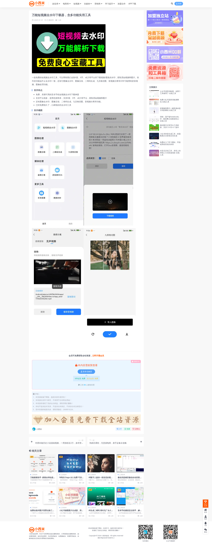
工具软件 (50, 20)
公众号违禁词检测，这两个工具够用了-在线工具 (170, 92)
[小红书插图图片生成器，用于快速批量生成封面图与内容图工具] (71, 496)
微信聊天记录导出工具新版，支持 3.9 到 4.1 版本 (169, 126)
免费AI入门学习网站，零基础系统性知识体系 (170, 143)
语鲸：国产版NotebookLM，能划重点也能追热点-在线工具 (169, 119)
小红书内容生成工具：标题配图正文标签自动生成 (170, 135)
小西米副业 (105, 536)
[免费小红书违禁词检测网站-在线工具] (154, 102)
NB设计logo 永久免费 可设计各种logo (71, 478)
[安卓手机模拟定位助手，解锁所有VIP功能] (130, 496)
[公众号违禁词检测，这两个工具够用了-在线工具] (154, 93)
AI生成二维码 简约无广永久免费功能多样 (101, 511)
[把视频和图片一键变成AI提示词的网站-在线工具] (154, 110)
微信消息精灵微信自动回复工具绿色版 (130, 478)
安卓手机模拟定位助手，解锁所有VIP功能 (130, 511)
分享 (120, 429)
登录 (179, 4)
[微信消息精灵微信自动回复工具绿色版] (130, 463)
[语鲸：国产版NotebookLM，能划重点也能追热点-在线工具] (154, 119)
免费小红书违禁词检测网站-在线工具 (169, 101)
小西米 (39, 429)
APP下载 (132, 3)
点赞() (137, 429)
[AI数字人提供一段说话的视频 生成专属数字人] (101, 463)
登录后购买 (87, 372)
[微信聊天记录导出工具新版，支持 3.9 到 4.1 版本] (154, 127)
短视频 (76, 3)
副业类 (55, 3)
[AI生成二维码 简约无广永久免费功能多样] (101, 496)
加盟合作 (122, 3)
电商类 (66, 3)
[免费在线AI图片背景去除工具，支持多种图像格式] (42, 496)
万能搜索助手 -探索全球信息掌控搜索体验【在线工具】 (41, 478)
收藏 (128, 429)
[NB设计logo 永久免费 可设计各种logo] (71, 463)
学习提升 (109, 3)
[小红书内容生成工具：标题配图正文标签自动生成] (154, 136)
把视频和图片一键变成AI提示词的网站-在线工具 (170, 109)
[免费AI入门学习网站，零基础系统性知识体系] (154, 144)
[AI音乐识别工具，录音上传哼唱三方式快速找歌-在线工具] (154, 153)
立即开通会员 (98, 355)
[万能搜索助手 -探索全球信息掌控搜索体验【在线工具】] (42, 463)
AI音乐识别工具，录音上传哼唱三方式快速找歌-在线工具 (170, 152)
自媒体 (87, 3)
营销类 (97, 3)
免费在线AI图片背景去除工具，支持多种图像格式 (41, 511)
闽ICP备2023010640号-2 (106, 538)
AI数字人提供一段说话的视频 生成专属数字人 (101, 478)
